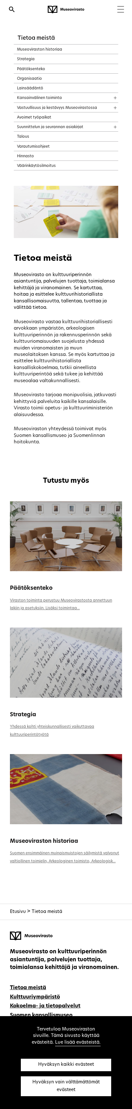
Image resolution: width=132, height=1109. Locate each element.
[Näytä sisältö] (109, 96)
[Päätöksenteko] (66, 536)
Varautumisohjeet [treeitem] (33, 147)
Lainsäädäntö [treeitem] (30, 88)
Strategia (23, 715)
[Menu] (120, 10)
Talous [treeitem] (23, 137)
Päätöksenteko (31, 588)
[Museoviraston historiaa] (66, 789)
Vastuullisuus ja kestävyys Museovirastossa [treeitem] (57, 108)
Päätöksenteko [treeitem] (31, 69)
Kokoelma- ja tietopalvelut (45, 1006)
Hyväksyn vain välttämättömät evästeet (66, 1086)
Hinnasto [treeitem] (25, 156)
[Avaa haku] (12, 10)
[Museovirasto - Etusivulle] (66, 9)
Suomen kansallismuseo (41, 1015)
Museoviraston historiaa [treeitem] (39, 50)
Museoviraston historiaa (44, 841)
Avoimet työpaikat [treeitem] (34, 117)
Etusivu (18, 911)
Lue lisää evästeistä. (78, 1042)
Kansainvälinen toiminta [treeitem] (39, 98)
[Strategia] (66, 663)
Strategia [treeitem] (26, 59)
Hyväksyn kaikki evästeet (66, 1064)
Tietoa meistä (36, 38)
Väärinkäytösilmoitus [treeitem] (36, 166)
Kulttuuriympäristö (35, 997)
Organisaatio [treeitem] (29, 79)
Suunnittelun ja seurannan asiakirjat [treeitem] (50, 127)
